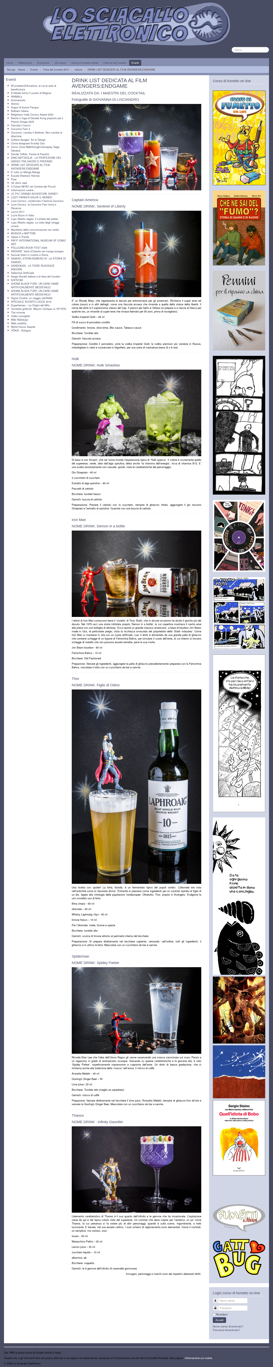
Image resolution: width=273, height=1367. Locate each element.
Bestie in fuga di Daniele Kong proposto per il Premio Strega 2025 (37, 120)
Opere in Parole (20, 237)
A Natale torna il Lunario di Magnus (31, 93)
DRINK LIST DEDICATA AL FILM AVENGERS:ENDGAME (30, 166)
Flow (13, 179)
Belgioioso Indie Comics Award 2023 (32, 114)
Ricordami (222, 1314)
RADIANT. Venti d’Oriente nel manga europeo (37, 251)
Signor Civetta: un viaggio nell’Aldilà (31, 298)
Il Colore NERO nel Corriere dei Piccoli (33, 186)
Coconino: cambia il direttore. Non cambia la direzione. (36, 134)
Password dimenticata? (226, 1330)
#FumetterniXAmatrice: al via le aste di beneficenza (33, 87)
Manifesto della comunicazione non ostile (35, 229)
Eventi (135, 63)
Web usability (19, 323)
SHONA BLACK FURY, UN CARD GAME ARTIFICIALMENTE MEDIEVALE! (35, 285)
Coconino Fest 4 (20, 129)
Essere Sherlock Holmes (25, 176)
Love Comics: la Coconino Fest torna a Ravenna (33, 206)
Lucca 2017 (17, 212)
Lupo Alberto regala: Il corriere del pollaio (34, 219)
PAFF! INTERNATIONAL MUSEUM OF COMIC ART (38, 242)
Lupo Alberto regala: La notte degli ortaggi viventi (35, 224)
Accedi (219, 1320)
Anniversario (18, 100)
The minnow (18, 312)
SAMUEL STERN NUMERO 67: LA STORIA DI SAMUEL (38, 260)
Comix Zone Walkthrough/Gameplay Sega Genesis (35, 148)
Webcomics (25, 63)
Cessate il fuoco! (21, 125)
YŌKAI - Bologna (21, 330)
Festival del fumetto (114, 63)
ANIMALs (16, 96)
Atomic (15, 104)
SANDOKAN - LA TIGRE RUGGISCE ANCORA (33, 267)
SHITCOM (17, 280)
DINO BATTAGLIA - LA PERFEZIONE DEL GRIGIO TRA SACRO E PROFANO (36, 159)
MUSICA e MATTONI (23, 233)
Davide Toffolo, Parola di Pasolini (30, 154)
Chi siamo (60, 63)
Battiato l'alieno (20, 111)
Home (9, 63)
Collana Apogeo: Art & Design (28, 140)
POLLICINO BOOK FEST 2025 (29, 247)
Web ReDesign (19, 319)
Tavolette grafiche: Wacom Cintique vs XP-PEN (38, 309)
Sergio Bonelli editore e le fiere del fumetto (35, 276)
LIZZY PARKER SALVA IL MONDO (31, 197)
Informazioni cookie (22, 190)
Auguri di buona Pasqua (25, 107)
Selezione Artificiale (22, 273)
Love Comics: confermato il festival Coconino (37, 201)
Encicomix (43, 63)
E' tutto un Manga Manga (25, 172)
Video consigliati (20, 316)
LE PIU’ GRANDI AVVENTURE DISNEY (34, 194)
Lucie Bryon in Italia (22, 215)
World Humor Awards (23, 327)
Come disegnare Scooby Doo (28, 143)
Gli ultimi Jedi (19, 183)
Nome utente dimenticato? (228, 1326)
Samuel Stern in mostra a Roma (29, 255)
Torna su (264, 1363)
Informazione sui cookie (198, 1358)
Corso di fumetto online (84, 63)
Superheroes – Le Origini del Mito (30, 305)
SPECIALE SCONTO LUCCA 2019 (31, 301)
